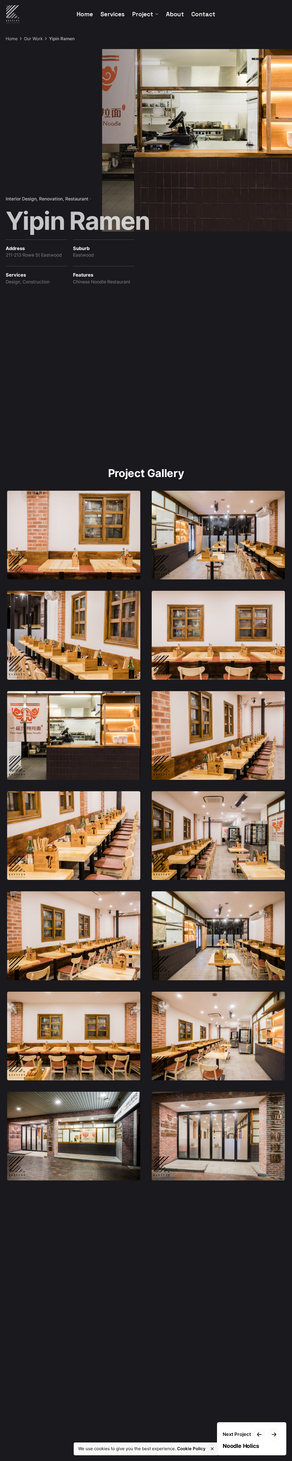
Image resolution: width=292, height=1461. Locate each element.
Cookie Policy (191, 1448)
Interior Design (21, 199)
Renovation (51, 199)
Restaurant (76, 199)
